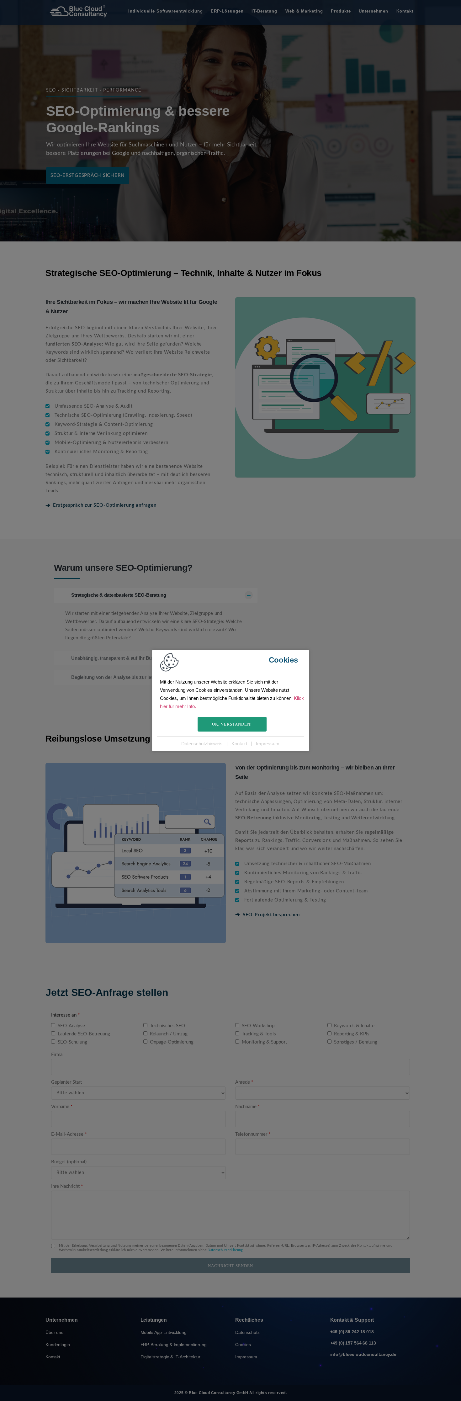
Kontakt (239, 743)
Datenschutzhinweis (202, 743)
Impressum (267, 743)
